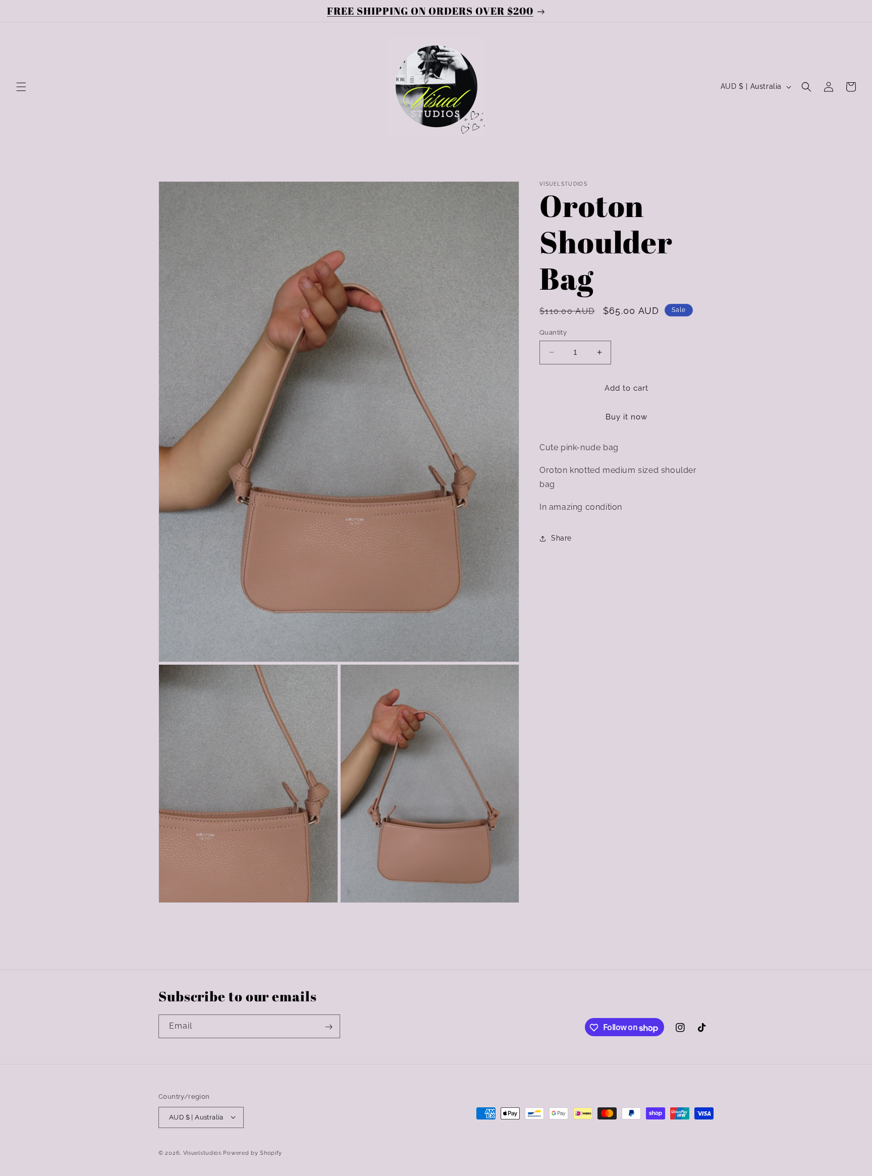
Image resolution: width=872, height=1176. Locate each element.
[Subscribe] (328, 1027)
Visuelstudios (202, 1152)
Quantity (553, 332)
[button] (21, 87)
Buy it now (626, 416)
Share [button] (561, 538)
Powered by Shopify (252, 1152)
